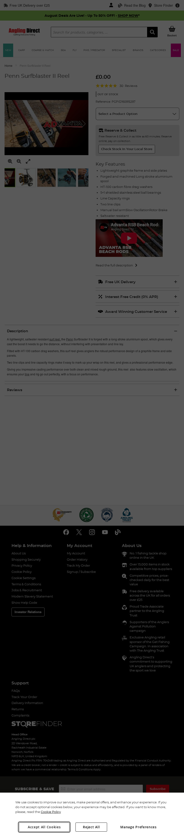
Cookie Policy (51, 812)
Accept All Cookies (44, 827)
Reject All (91, 827)
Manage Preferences (138, 827)
